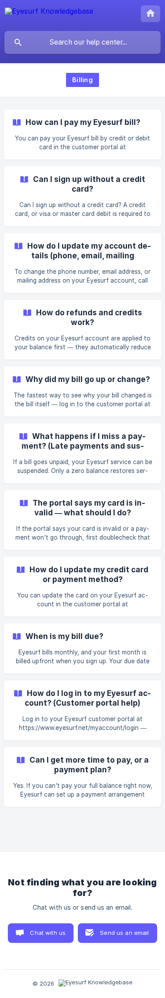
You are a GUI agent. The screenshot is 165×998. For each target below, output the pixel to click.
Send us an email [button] (124, 932)
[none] (49, 15)
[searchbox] (82, 42)
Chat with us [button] (48, 932)
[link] (82, 134)
